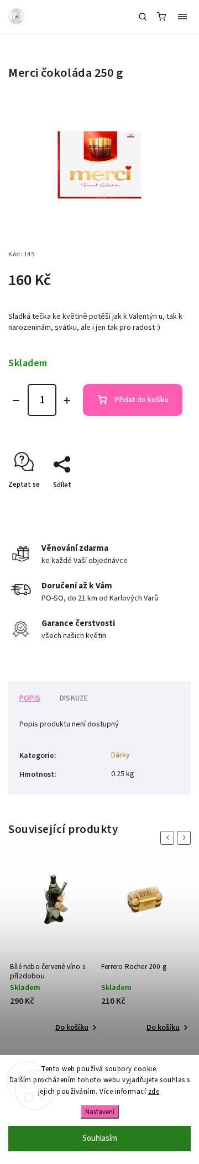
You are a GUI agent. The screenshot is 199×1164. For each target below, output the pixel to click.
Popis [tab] (29, 698)
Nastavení (99, 1112)
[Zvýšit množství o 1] (67, 400)
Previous (169, 838)
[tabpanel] (54, 950)
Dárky (120, 755)
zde (154, 1092)
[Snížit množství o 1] (16, 400)
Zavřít (164, 504)
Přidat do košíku (142, 399)
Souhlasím (99, 1138)
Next (186, 838)
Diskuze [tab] (74, 698)
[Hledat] (142, 16)
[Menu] (182, 17)
